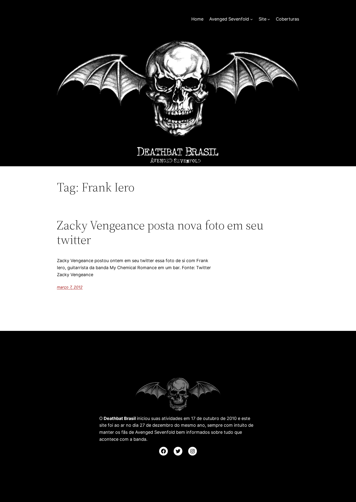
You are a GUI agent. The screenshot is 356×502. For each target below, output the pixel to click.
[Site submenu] (268, 19)
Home (197, 19)
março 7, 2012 (70, 287)
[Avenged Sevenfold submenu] (251, 19)
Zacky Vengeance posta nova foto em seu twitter (160, 232)
